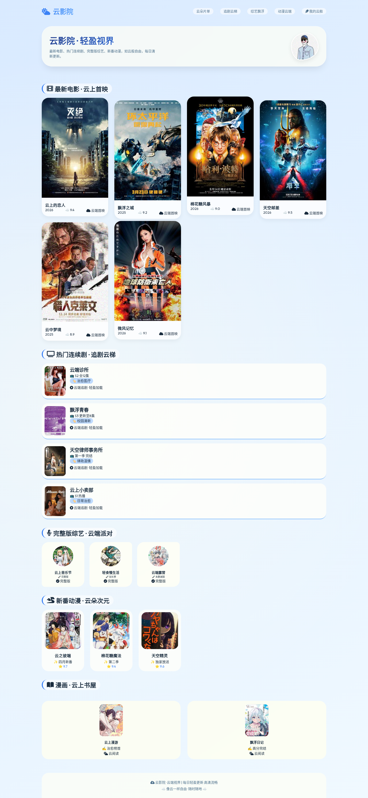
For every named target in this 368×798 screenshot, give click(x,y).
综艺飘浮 (257, 11)
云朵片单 (203, 11)
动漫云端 (285, 11)
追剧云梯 (230, 11)
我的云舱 (316, 11)
